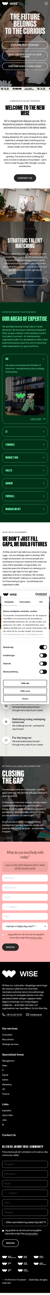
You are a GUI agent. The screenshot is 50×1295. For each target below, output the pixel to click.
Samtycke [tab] (9, 602)
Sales (4, 1065)
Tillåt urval (25, 691)
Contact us (25, 178)
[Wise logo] (10, 3)
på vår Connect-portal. (25, 868)
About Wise (7, 1115)
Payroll (5, 1075)
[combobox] (5, 906)
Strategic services (10, 1044)
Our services (9, 1028)
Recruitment (8, 1039)
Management (8, 1060)
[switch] (43, 655)
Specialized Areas (13, 1054)
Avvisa (25, 699)
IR (3, 1124)
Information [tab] (24, 602)
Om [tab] (41, 602)
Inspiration (6, 1110)
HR (3, 1089)
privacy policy (36, 937)
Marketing (6, 1084)
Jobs (4, 1120)
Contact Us (9, 1135)
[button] (46, 3)
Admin (5, 1079)
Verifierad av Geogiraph (15, 1279)
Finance (5, 1093)
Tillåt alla (25, 683)
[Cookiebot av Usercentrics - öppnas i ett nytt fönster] (35, 594)
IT (3, 1070)
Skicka (10, 947)
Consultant (7, 1034)
